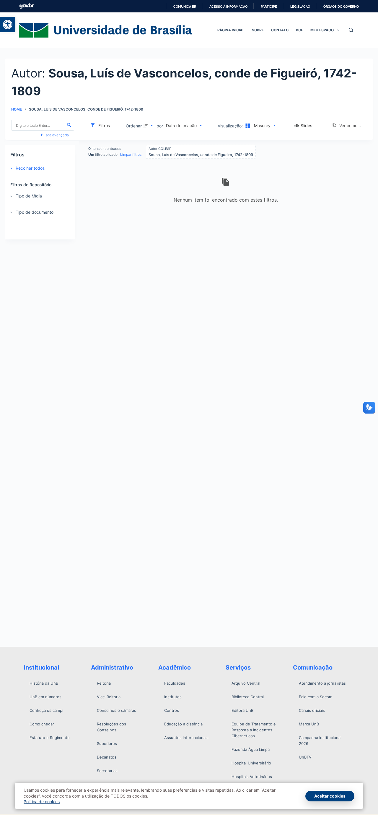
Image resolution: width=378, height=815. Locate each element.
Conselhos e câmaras (116, 710)
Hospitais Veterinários (252, 776)
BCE (299, 30)
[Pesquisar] (351, 30)
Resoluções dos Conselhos (111, 727)
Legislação (300, 6)
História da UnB (44, 683)
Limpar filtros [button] (130, 154)
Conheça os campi (46, 710)
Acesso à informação (228, 6)
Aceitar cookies (330, 795)
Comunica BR (184, 6)
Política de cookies (42, 801)
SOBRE (258, 30)
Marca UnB (309, 724)
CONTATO (280, 30)
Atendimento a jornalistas (322, 683)
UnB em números (45, 696)
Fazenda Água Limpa (251, 749)
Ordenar (134, 125)
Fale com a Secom (315, 696)
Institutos (173, 696)
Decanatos (106, 757)
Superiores (107, 743)
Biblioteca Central (248, 696)
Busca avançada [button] (55, 135)
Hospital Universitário (251, 763)
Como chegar (42, 724)
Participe (269, 6)
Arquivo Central (246, 683)
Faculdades (174, 683)
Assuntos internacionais (186, 737)
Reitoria (104, 683)
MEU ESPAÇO (322, 30)
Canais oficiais (312, 710)
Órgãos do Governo (341, 6)
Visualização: (231, 125)
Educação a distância (183, 724)
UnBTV (305, 757)
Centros (171, 710)
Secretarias (107, 770)
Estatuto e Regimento (50, 737)
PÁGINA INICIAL (231, 30)
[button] (7, 24)
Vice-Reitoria (108, 696)
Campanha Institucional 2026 (320, 740)
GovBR (26, 6)
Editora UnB (242, 710)
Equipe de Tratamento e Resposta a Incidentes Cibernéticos (254, 730)
